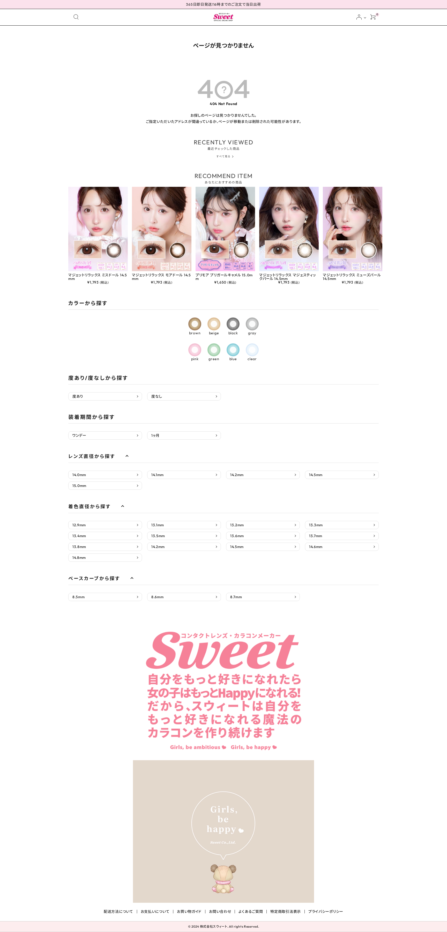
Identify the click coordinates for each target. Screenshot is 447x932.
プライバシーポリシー (325, 911)
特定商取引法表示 (285, 911)
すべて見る (223, 156)
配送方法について (118, 911)
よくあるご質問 (251, 911)
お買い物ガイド (189, 911)
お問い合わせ (220, 911)
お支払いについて (155, 911)
